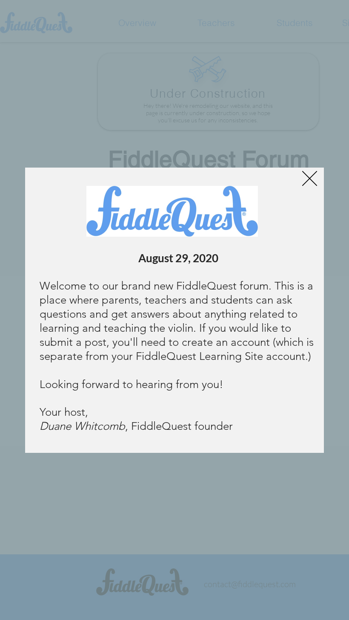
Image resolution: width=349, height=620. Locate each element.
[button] (309, 178)
